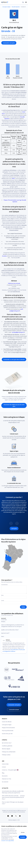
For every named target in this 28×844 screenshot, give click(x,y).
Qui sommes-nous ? (7, 743)
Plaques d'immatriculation (8, 727)
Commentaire (4, 584)
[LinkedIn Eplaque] (12, 816)
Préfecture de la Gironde (14, 283)
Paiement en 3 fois (6, 779)
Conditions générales (7, 746)
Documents (5, 776)
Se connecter (5, 782)
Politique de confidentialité (8, 752)
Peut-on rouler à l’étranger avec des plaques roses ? (12, 802)
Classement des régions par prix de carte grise (14, 405)
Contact (4, 767)
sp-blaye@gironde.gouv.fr (18, 332)
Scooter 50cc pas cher (7, 733)
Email (2, 600)
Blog (3, 773)
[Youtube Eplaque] (20, 816)
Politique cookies (6, 754)
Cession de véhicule (6, 721)
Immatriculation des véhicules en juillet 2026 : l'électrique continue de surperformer (13, 791)
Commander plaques (14, 709)
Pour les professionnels (7, 730)
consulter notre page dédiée (7, 840)
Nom (2, 595)
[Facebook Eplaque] (8, 816)
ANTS (13, 178)
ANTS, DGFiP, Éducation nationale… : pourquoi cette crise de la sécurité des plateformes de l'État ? (13, 797)
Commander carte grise (9, 43)
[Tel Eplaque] (23, 2)
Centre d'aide (5, 764)
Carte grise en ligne (6, 724)
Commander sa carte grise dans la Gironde (14, 359)
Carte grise (14, 528)
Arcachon (4, 256)
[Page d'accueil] (4, 2)
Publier (23, 607)
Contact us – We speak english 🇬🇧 (10, 770)
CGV (19, 820)
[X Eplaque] (16, 816)
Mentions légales (6, 748)
